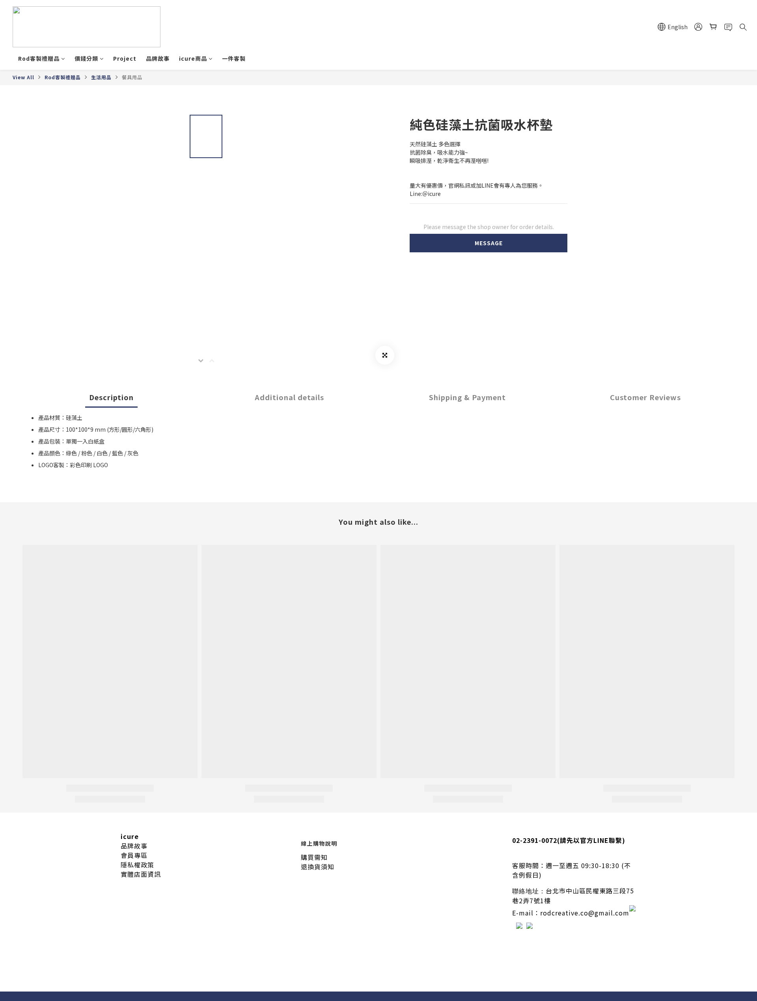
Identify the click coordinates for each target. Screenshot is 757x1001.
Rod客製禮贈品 (39, 58)
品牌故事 (158, 58)
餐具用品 (132, 77)
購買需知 (314, 857)
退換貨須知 (317, 866)
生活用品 (101, 77)
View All (23, 77)
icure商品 (193, 58)
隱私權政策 (137, 864)
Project (124, 58)
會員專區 (134, 855)
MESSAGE (489, 243)
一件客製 (234, 58)
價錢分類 (86, 58)
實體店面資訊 (141, 874)
